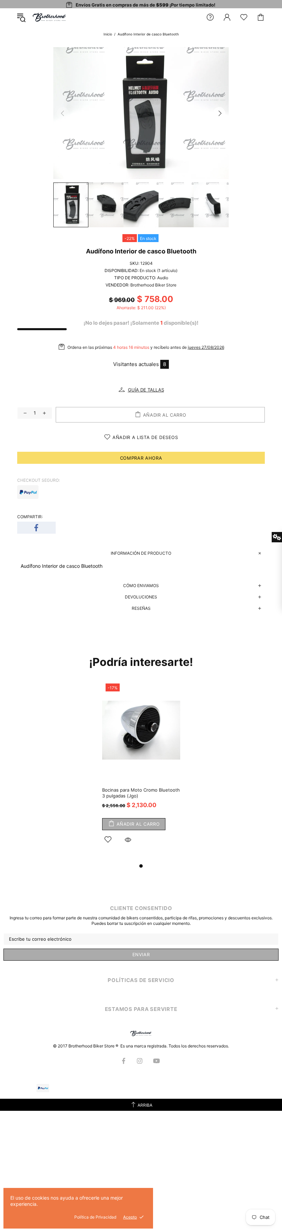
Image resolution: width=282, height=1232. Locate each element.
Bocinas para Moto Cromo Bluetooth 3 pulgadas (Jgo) (141, 792)
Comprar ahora (141, 458)
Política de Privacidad (95, 1217)
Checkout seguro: (38, 480)
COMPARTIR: (30, 516)
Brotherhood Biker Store (49, 17)
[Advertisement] (141, 1166)
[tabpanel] (141, 771)
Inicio (108, 34)
